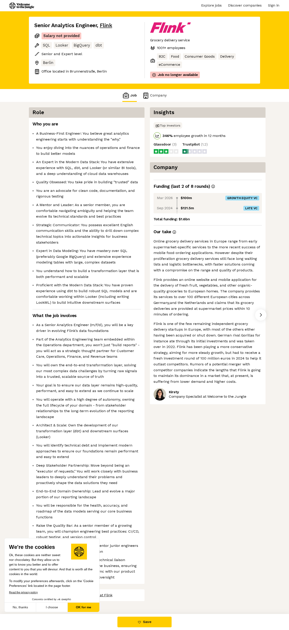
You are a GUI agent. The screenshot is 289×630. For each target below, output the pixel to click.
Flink (106, 25)
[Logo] (21, 5)
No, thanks (20, 607)
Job (133, 95)
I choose (52, 607)
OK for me (83, 607)
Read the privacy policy (23, 592)
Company (158, 95)
